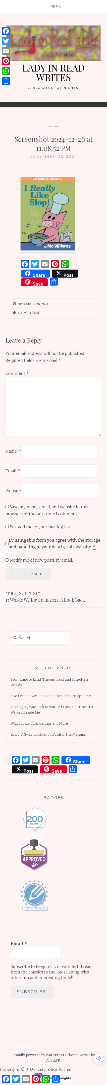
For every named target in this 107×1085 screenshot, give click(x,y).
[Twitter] (6, 41)
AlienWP (53, 1060)
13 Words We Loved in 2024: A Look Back (45, 597)
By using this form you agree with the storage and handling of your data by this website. (54, 543)
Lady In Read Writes (53, 72)
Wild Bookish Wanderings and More (39, 723)
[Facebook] (6, 31)
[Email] (6, 51)
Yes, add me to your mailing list (39, 526)
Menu (56, 6)
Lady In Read (29, 312)
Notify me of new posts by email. (41, 560)
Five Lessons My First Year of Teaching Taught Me (51, 696)
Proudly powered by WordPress (38, 1055)
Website (13, 490)
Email (12, 470)
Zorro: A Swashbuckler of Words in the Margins (48, 734)
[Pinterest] (6, 61)
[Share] (6, 81)
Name (12, 451)
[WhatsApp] (6, 71)
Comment (17, 373)
